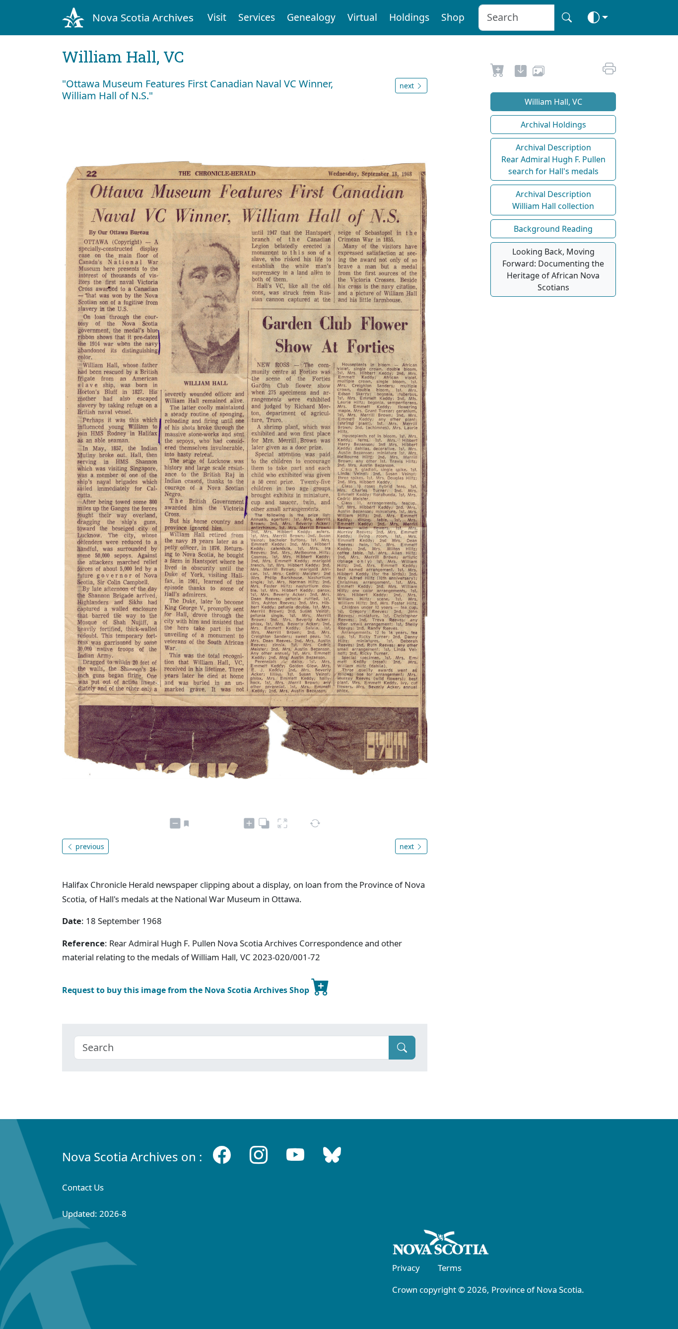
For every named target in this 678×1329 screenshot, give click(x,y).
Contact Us (83, 1187)
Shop (453, 17)
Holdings (409, 17)
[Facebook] (222, 1154)
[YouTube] (295, 1154)
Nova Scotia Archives (143, 17)
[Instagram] (258, 1154)
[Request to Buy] (497, 72)
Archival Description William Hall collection (553, 200)
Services (256, 17)
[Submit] (402, 1048)
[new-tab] (521, 72)
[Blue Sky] (332, 1154)
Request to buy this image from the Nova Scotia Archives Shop (186, 990)
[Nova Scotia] (441, 1244)
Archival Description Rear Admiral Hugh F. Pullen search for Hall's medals (553, 159)
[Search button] (567, 17)
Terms (450, 1267)
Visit (216, 17)
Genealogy (311, 17)
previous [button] (88, 846)
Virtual (362, 17)
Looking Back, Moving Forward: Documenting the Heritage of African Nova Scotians (553, 269)
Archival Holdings (553, 124)
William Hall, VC (553, 101)
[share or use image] (538, 72)
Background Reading (553, 228)
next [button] (408, 85)
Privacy (406, 1267)
